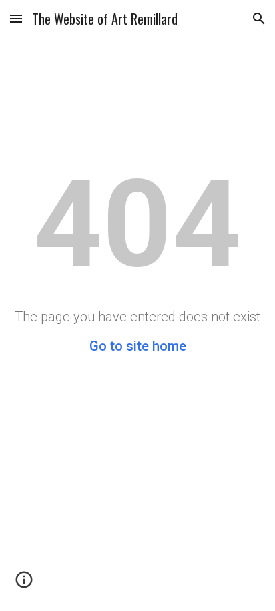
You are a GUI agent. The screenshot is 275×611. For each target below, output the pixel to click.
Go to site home (137, 346)
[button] (16, 18)
